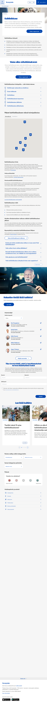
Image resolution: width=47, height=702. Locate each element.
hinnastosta (13, 170)
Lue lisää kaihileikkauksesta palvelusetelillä (13, 199)
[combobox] (31, 2)
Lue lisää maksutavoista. (18, 177)
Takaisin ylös (22, 678)
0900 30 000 (19, 685)
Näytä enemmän (22, 358)
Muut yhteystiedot (6, 693)
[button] (25, 139)
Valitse (7, 318)
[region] (23, 427)
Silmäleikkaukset (5, 6)
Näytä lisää (37, 264)
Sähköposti (3, 381)
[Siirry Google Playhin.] (15, 700)
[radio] (9, 480)
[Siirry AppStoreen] (6, 700)
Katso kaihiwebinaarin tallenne (16, 238)
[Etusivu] (9, 2)
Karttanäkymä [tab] (8, 116)
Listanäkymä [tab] (14, 116)
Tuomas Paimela (13, 234)
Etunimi (3, 375)
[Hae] (33, 2)
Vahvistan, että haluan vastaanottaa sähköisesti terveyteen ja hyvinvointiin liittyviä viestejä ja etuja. (23, 388)
